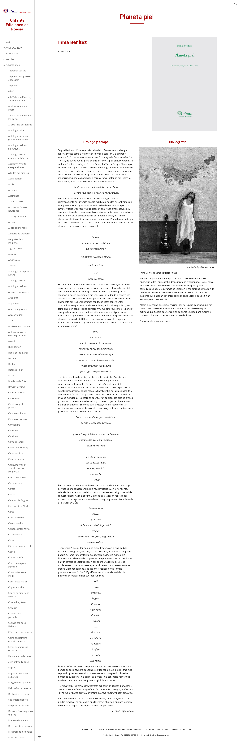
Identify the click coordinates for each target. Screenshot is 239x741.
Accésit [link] (11, 184)
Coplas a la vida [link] (16, 587)
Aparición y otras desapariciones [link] (17, 165)
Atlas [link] (10, 320)
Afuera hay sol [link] (15, 201)
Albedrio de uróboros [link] (19, 233)
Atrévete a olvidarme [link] (19, 326)
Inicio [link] (8, 42)
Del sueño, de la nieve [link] (19, 688)
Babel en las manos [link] (18, 352)
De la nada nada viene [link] (19, 656)
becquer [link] (12, 358)
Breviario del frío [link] (17, 381)
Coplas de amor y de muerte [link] (18, 594)
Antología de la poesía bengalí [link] (19, 273)
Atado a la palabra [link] (17, 309)
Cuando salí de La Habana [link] (17, 624)
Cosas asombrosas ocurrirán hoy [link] (18, 648)
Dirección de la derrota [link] (20, 726)
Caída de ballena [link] (16, 392)
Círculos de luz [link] (15, 523)
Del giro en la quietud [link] (19, 682)
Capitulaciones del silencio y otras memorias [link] (17, 468)
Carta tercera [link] (15, 483)
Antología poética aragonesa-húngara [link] (18, 156)
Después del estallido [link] (19, 705)
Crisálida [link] (12, 607)
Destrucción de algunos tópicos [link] (20, 713)
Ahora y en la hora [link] (17, 216)
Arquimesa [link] (13, 303)
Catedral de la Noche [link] (19, 506)
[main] (136, 18)
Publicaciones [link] (13, 64)
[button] (235, 4)
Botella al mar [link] (15, 369)
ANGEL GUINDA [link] (14, 47)
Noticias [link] (10, 59)
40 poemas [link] (14, 85)
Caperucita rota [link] (16, 459)
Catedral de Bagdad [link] (18, 500)
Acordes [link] (12, 190)
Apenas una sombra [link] (18, 292)
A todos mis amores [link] (18, 172)
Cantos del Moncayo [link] (18, 447)
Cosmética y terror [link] (18, 602)
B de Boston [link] (14, 346)
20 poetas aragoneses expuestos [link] (19, 78)
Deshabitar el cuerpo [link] (19, 694)
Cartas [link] (11, 488)
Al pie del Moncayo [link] (18, 227)
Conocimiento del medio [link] (17, 574)
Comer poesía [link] (15, 557)
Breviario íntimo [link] (16, 386)
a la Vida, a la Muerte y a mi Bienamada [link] (20, 99)
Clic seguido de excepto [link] (20, 546)
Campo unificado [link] (17, 413)
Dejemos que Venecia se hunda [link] (19, 675)
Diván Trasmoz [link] (16, 737)
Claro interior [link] (15, 534)
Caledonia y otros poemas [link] (17, 406)
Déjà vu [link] (12, 667)
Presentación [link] (12, 53)
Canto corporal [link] (16, 441)
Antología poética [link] (17, 280)
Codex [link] (11, 551)
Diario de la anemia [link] (18, 720)
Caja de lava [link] (14, 398)
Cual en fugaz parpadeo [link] (15, 615)
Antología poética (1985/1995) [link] (17, 147)
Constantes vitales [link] (17, 581)
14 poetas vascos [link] (17, 70)
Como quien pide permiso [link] (17, 565)
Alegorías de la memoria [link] (16, 241)
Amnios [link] (12, 265)
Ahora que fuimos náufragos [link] (17, 209)
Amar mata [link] (14, 259)
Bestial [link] (11, 364)
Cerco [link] (11, 511)
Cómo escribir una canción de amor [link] (17, 639)
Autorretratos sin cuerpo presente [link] (17, 334)
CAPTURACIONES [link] (17, 477)
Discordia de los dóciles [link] (20, 731)
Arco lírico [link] (13, 297)
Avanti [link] (11, 341)
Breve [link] (11, 375)
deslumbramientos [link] (18, 699)
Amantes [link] (12, 254)
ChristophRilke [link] (16, 517)
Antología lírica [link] (16, 130)
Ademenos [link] (13, 195)
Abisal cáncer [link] (15, 178)
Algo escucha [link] (15, 248)
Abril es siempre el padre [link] (17, 108)
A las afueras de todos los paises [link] (19, 117)
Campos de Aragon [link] (18, 419)
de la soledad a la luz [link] (18, 661)
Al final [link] (11, 222)
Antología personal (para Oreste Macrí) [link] (18, 138)
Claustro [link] (12, 540)
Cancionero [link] (14, 424)
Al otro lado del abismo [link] (20, 124)
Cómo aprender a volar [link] (20, 632)
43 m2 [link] (11, 91)
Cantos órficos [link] (15, 453)
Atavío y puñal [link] (15, 314)
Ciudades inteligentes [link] (19, 528)
